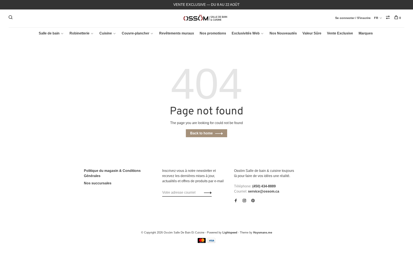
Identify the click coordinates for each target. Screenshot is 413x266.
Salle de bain (49, 33)
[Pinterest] (253, 201)
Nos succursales (97, 183)
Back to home (201, 133)
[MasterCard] (202, 242)
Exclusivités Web (246, 33)
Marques (366, 33)
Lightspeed (229, 232)
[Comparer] (388, 18)
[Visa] (212, 242)
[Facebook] (235, 201)
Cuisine (105, 33)
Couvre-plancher (135, 33)
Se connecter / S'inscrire (353, 18)
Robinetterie (79, 33)
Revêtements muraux (176, 33)
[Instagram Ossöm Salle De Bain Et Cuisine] (244, 201)
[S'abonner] (207, 192)
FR (376, 18)
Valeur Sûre (311, 33)
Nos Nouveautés (283, 33)
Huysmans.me (262, 232)
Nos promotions (213, 33)
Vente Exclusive (340, 33)
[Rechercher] (11, 18)
